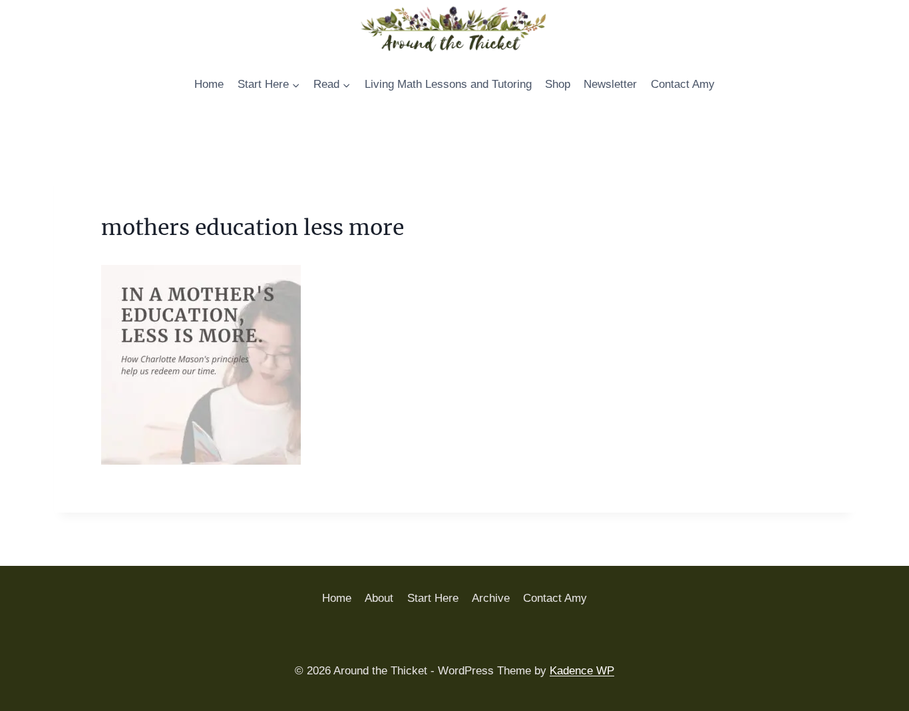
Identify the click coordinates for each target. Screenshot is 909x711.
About (379, 598)
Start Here (432, 598)
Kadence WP (582, 670)
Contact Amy (683, 84)
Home (209, 84)
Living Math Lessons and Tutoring (448, 84)
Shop (557, 84)
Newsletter (610, 84)
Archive (491, 598)
